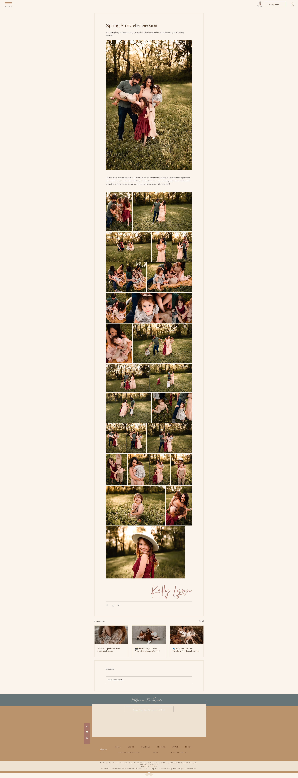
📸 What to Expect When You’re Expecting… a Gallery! (147, 649)
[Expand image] (119, 211)
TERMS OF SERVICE (149, 765)
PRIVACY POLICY (149, 767)
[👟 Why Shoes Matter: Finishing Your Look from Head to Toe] (186, 635)
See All (201, 621)
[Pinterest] (87, 732)
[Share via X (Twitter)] (113, 605)
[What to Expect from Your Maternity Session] (111, 635)
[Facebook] (87, 726)
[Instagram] (87, 737)
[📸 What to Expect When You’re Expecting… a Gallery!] (149, 635)
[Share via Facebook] (107, 605)
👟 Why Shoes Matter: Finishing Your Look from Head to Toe (187, 649)
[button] (8, 3)
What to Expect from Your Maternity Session (108, 649)
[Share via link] (118, 605)
